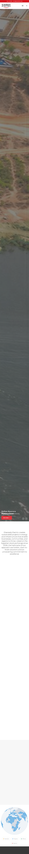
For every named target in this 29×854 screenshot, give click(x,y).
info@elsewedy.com (17, 1)
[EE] (6, 5)
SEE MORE (6, 517)
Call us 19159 (9, 1)
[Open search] (27, 5)
